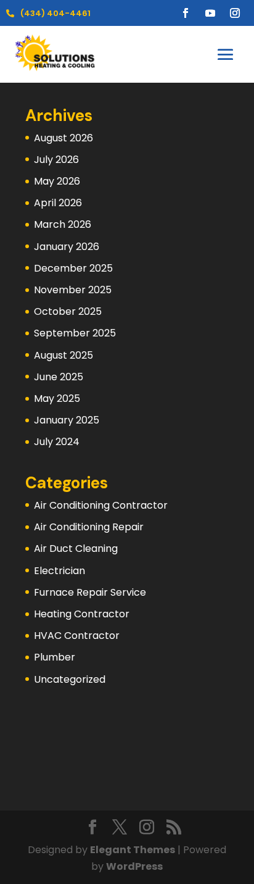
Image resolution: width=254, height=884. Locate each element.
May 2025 (57, 398)
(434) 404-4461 (55, 13)
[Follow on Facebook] (185, 13)
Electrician (59, 571)
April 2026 (58, 203)
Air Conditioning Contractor (101, 505)
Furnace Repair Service (90, 592)
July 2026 (56, 159)
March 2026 (62, 224)
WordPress (134, 866)
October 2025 (68, 311)
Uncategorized (69, 679)
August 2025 (63, 355)
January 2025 (66, 420)
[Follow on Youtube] (210, 13)
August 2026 (63, 138)
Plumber (54, 657)
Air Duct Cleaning (76, 548)
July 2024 (57, 442)
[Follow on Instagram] (235, 13)
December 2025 (73, 268)
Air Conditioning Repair (89, 527)
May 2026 (57, 181)
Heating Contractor (81, 614)
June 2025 (58, 377)
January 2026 (66, 247)
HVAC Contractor (77, 635)
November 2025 (73, 290)
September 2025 (75, 333)
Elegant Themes (132, 850)
